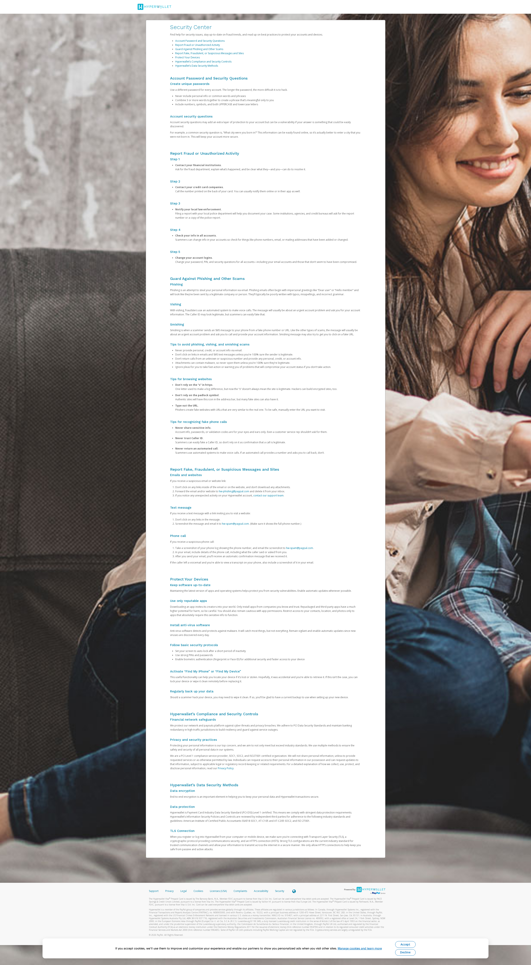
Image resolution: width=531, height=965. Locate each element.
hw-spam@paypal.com (235, 523)
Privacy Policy (226, 768)
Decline (405, 952)
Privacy (169, 891)
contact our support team (268, 495)
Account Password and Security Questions (200, 41)
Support (153, 891)
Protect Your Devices (187, 57)
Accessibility (261, 891)
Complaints (241, 891)
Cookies (198, 891)
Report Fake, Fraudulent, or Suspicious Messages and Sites (209, 53)
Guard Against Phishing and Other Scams (199, 49)
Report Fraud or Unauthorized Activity (197, 45)
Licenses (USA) (218, 891)
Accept (405, 944)
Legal (183, 891)
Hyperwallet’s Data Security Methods (196, 65)
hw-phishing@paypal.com (234, 491)
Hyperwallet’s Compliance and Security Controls (203, 61)
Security (279, 891)
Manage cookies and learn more (360, 948)
